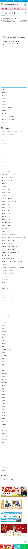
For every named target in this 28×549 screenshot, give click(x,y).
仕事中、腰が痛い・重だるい (8, 177)
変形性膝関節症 (5, 382)
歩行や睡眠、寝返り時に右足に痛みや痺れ (10, 174)
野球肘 (3, 461)
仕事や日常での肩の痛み (7, 143)
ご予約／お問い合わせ (6, 107)
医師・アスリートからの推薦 (8, 119)
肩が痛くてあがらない (6, 219)
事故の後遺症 (4, 216)
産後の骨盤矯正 (5, 346)
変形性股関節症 (5, 162)
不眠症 (3, 400)
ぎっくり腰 (4, 448)
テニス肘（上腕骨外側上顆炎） (8, 455)
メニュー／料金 (5, 95)
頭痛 (3, 409)
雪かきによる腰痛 (5, 255)
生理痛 (3, 442)
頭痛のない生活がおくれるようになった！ (10, 246)
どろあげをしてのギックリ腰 (8, 240)
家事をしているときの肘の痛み (8, 153)
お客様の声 (4, 104)
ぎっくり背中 (4, 421)
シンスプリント (5, 464)
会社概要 (4, 110)
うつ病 (3, 282)
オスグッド (4, 451)
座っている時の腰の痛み (7, 156)
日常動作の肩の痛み (6, 171)
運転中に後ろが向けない (7, 198)
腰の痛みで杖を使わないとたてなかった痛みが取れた (13, 261)
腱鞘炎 (3, 343)
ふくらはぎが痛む (5, 210)
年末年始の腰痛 (5, 146)
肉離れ (3, 397)
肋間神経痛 (4, 331)
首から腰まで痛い (5, 186)
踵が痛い (4, 352)
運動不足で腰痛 (5, 297)
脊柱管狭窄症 (4, 433)
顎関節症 (4, 424)
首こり (3, 285)
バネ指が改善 (4, 264)
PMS (3, 367)
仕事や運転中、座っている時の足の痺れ (10, 158)
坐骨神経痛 (4, 406)
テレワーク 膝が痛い (6, 310)
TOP (3, 89)
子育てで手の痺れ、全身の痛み (8, 249)
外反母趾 (4, 412)
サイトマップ (4, 113)
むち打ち (4, 355)
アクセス (4, 101)
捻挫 (3, 328)
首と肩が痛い (4, 195)
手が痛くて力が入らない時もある (9, 201)
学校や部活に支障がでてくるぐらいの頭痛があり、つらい (14, 237)
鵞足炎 (3, 394)
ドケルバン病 (4, 445)
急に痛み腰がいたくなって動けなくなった (10, 234)
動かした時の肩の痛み (6, 137)
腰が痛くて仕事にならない (7, 180)
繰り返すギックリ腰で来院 (7, 243)
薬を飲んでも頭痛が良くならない (9, 149)
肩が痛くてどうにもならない (8, 204)
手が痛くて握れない (6, 192)
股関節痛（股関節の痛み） (7, 288)
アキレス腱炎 (4, 430)
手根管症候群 (4, 415)
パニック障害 (4, 276)
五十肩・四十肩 (5, 458)
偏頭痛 (3, 325)
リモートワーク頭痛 (6, 303)
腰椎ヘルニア (4, 388)
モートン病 (4, 436)
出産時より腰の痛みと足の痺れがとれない (10, 252)
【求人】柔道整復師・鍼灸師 (8, 116)
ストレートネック (5, 427)
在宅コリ (4, 291)
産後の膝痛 (4, 373)
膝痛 (3, 364)
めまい (3, 340)
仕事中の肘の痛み (5, 168)
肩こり (3, 361)
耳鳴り (3, 376)
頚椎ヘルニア (4, 391)
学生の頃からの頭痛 (6, 222)
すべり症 (4, 385)
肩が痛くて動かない (6, 231)
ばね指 (3, 470)
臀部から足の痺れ (5, 140)
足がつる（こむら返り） (7, 349)
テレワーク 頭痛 (5, 306)
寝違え (3, 370)
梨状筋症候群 (4, 418)
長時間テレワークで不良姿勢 (8, 300)
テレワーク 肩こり (6, 319)
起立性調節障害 (5, 279)
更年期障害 (4, 337)
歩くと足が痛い (5, 228)
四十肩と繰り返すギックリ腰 (8, 258)
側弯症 (3, 334)
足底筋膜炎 (4, 467)
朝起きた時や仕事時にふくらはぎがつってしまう (12, 131)
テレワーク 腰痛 (5, 316)
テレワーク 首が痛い (6, 313)
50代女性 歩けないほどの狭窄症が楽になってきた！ (13, 267)
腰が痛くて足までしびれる (7, 207)
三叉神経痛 (4, 322)
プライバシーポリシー (6, 122)
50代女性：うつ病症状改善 (7, 273)
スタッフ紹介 (4, 92)
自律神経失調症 (5, 403)
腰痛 (3, 358)
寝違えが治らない (5, 183)
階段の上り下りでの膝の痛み (8, 134)
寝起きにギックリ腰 (6, 213)
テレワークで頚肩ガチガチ (7, 294)
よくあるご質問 (5, 98)
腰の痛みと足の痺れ (6, 189)
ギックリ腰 (4, 165)
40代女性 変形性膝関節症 (7, 270)
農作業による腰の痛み (6, 225)
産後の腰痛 (4, 379)
